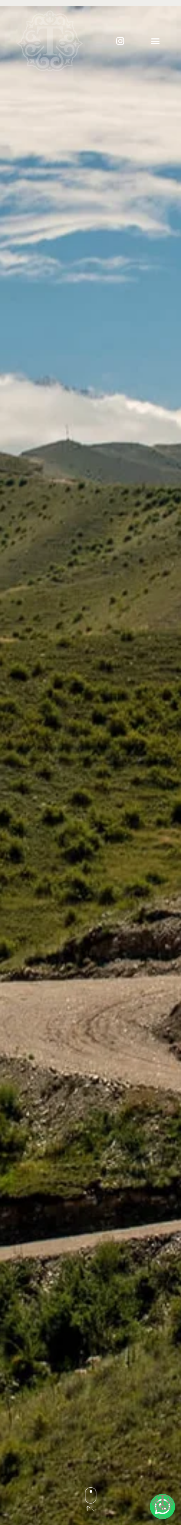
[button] (155, 41)
